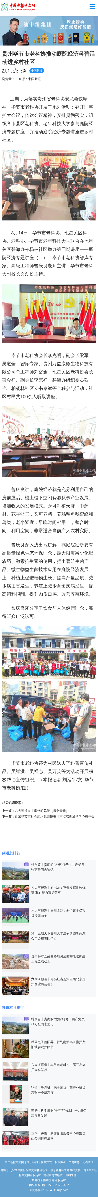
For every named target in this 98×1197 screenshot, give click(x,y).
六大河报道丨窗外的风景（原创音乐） (42, 810)
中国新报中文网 (18, 6)
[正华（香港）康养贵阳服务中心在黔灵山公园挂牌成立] (15, 1137)
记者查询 (88, 1162)
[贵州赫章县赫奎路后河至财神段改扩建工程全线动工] (15, 961)
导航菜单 (92, 7)
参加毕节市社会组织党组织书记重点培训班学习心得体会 (55, 816)
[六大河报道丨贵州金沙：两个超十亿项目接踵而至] (15, 915)
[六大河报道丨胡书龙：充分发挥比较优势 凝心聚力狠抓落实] (15, 894)
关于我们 (32, 1162)
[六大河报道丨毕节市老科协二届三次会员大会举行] (15, 1071)
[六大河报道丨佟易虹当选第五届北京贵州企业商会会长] (15, 985)
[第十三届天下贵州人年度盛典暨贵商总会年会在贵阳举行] (15, 936)
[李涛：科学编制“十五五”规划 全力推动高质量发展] (15, 1117)
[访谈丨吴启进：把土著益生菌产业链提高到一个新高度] (16, 1094)
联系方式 (46, 1162)
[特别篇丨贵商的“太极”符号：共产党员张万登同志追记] (15, 870)
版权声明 (60, 1162)
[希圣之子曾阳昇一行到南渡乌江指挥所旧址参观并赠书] (15, 1048)
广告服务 (74, 1162)
